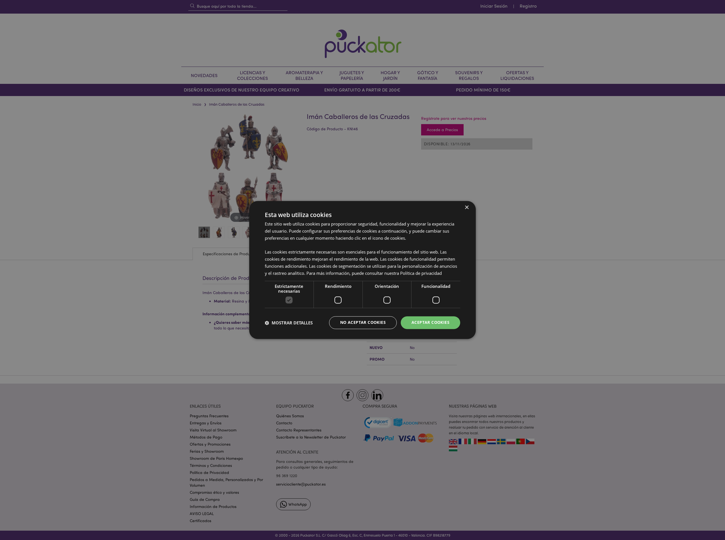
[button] (289, 322)
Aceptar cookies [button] (430, 322)
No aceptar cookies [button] (363, 322)
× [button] (466, 207)
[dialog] (362, 270)
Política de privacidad (421, 273)
